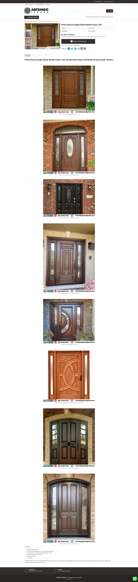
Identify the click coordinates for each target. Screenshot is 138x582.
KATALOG (47, 4)
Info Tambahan (37, 55)
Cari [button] (110, 11)
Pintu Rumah (91, 31)
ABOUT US (31, 4)
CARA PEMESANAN (39, 4)
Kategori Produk (32, 17)
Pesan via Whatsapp (79, 41)
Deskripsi (28, 55)
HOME (26, 4)
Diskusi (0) (47, 55)
